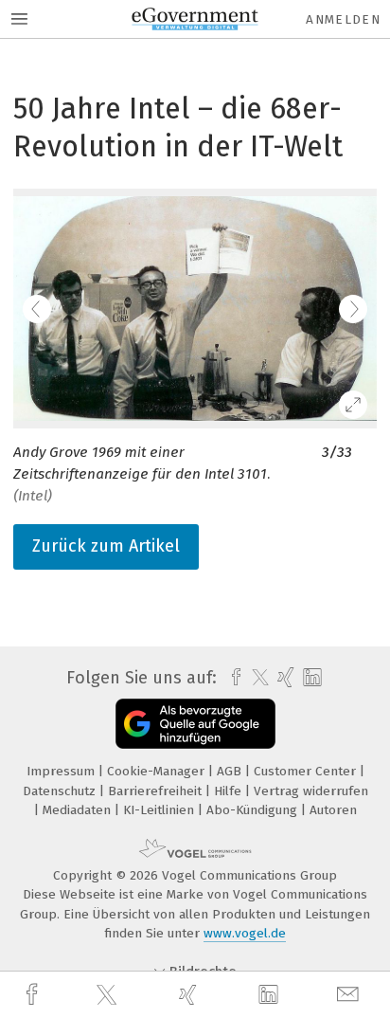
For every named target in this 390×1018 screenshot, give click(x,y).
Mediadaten (79, 810)
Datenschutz (61, 791)
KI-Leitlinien (160, 810)
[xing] (190, 995)
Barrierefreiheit (156, 791)
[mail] (350, 994)
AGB (231, 771)
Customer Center (307, 771)
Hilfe (229, 791)
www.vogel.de (245, 933)
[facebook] (34, 994)
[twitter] (109, 995)
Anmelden (343, 19)
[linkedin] (271, 995)
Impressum (62, 771)
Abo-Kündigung (253, 810)
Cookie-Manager (157, 771)
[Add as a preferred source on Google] (195, 724)
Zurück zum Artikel (106, 546)
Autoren (333, 810)
